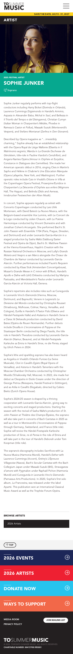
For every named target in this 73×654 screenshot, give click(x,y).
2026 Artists (14, 523)
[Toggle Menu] (67, 6)
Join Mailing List (55, 620)
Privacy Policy (13, 624)
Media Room (11, 619)
